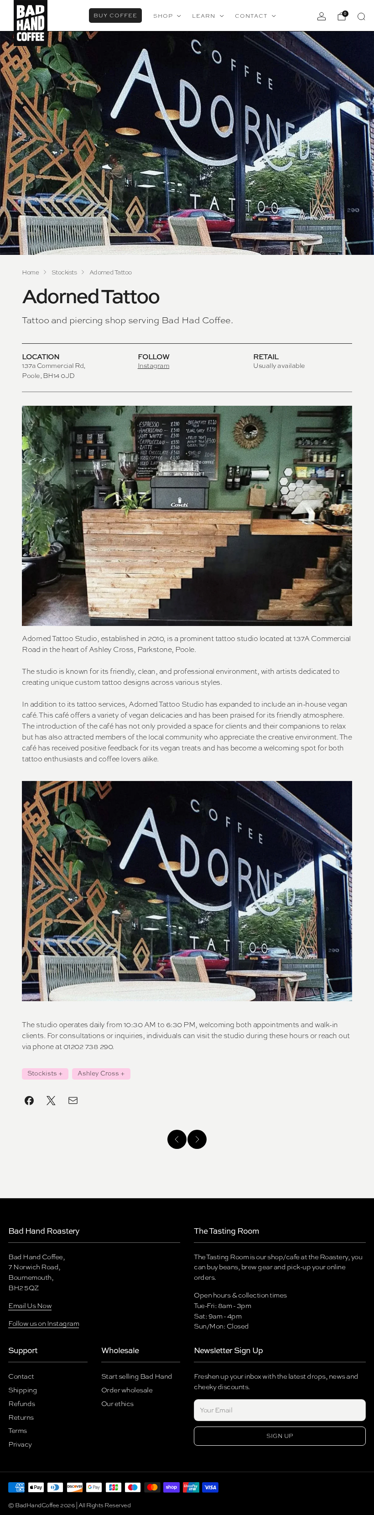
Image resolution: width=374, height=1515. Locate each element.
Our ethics (117, 1403)
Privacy (20, 1444)
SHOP (163, 16)
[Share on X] (51, 1100)
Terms (17, 1430)
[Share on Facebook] (29, 1100)
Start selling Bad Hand (136, 1376)
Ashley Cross (98, 1073)
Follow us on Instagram (43, 1323)
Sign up (279, 1436)
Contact (21, 1376)
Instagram (154, 365)
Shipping (22, 1390)
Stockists (42, 1073)
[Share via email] (73, 1100)
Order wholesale (127, 1390)
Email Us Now (30, 1305)
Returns (21, 1417)
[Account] (321, 16)
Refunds (21, 1403)
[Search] (361, 16)
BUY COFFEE (115, 15)
